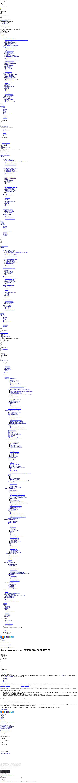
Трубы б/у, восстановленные (11, 55)
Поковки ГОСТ (8, 68)
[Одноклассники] (3, 637)
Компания (2, 107)
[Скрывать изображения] (1, 13)
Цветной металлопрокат (8, 80)
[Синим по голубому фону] (0, 10)
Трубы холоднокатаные (10, 48)
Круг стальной (8, 67)
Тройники (7, 90)
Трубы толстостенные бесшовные (12, 59)
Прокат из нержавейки (8, 73)
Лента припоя (8, 98)
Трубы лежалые (8, 58)
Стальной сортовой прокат (8, 62)
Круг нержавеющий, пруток (11, 74)
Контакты (5, 118)
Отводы (7, 88)
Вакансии (5, 114)
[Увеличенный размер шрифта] (1, 5)
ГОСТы (4, 111)
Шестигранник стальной (10, 63)
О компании (5, 109)
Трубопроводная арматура (8, 86)
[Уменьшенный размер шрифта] (1, 2)
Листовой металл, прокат (8, 37)
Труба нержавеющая (9, 78)
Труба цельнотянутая (9, 53)
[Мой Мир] (4, 637)
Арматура (7, 64)
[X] (6, 637)
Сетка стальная (8, 96)
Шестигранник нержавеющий (11, 79)
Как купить (5, 679)
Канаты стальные (9, 94)
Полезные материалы (7, 113)
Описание (5, 678)
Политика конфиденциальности (7, 721)
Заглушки (7, 87)
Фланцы (7, 91)
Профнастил (8, 44)
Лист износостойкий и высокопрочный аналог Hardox (16, 40)
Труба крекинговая (9, 52)
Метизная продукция (7, 93)
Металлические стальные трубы (10, 46)
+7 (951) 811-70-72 (6, 22)
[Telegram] (13, 637)
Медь (6, 83)
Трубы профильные (9, 51)
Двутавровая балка (9, 65)
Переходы (7, 89)
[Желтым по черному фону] (0, 8)
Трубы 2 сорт (8, 54)
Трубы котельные (9, 57)
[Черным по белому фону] (0, 7)
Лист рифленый (8, 41)
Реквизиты (5, 115)
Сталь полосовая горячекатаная (11, 45)
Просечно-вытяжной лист (10, 43)
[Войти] (1, 123)
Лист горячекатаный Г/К (10, 39)
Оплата (2, 105)
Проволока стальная (9, 95)
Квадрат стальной (9, 66)
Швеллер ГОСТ (8, 72)
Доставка (2, 106)
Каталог (2, 35)
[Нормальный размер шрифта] (1, 3)
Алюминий (7, 84)
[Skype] (11, 637)
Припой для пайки (7, 97)
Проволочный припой (10, 101)
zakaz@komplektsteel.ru (5, 26)
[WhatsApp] (9, 637)
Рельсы (6, 69)
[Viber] (8, 637)
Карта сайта (2, 720)
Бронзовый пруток (9, 81)
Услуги (1, 103)
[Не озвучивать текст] (1, 17)
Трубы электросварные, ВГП (11, 50)
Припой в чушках (9, 99)
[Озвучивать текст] (1, 16)
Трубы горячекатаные (9, 47)
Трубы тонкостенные (9, 61)
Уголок (6, 70)
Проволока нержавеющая (10, 77)
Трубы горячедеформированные (12, 56)
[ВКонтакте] (1, 637)
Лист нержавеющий (9, 75)
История (4, 110)
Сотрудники (5, 117)
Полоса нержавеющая (9, 76)
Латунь (6, 85)
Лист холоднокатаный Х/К (11, 42)
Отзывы (4, 112)
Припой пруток (8, 100)
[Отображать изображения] (1, 12)
